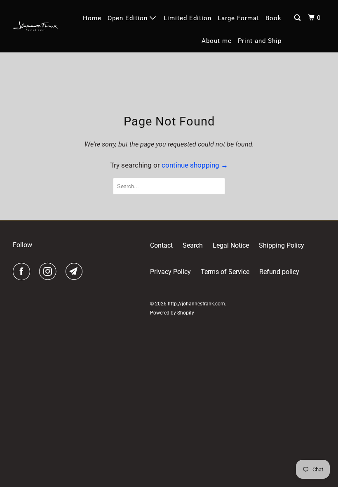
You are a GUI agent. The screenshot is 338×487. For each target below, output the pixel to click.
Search (193, 245)
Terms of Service (225, 272)
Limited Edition (187, 18)
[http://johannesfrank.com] (35, 26)
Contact (161, 245)
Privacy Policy (170, 272)
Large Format (238, 18)
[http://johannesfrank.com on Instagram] (49, 271)
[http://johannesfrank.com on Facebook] (23, 271)
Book (273, 18)
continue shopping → (195, 165)
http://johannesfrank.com (196, 304)
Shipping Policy (281, 245)
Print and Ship (260, 41)
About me (217, 41)
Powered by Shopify (172, 313)
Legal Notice (231, 245)
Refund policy (279, 272)
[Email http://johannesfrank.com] (76, 271)
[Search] (298, 18)
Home (92, 18)
